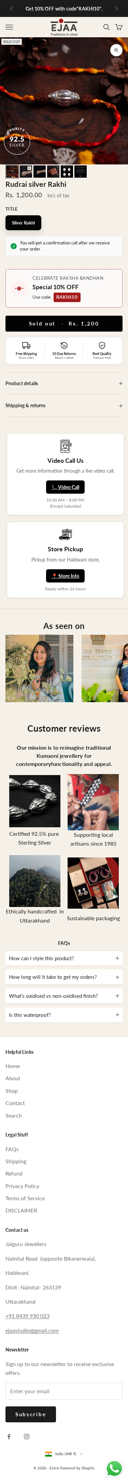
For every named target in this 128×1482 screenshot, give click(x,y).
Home (12, 1066)
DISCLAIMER (21, 1210)
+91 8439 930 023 (27, 1315)
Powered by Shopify (77, 1468)
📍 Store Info (65, 576)
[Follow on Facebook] (8, 1436)
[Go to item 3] (39, 171)
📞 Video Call (65, 487)
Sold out (64, 323)
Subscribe (30, 1414)
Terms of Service (25, 1198)
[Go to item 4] (53, 171)
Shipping (15, 1161)
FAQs (12, 1149)
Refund (14, 1173)
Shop (11, 1090)
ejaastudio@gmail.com (32, 1330)
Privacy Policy (22, 1186)
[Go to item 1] (12, 171)
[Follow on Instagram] (26, 1436)
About (12, 1078)
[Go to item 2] (26, 171)
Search (13, 1115)
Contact (15, 1103)
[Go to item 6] (80, 171)
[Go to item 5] (67, 171)
